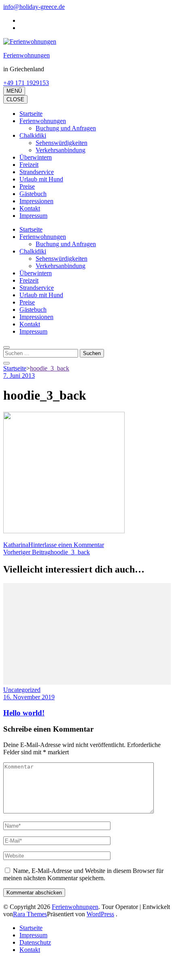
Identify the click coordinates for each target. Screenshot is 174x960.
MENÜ (14, 91)
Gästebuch (33, 193)
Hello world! (24, 713)
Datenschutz (35, 942)
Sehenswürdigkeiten (61, 142)
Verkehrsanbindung (60, 150)
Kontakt (29, 208)
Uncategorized (21, 689)
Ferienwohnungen (26, 55)
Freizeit (28, 164)
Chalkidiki (32, 135)
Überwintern (35, 157)
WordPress (100, 914)
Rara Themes (30, 914)
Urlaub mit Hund (41, 179)
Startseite (30, 113)
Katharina (15, 544)
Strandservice (36, 171)
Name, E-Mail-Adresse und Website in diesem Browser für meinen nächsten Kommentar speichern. (83, 874)
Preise (27, 186)
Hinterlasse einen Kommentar (66, 544)
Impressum (33, 215)
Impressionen (36, 201)
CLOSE (15, 99)
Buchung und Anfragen (66, 128)
